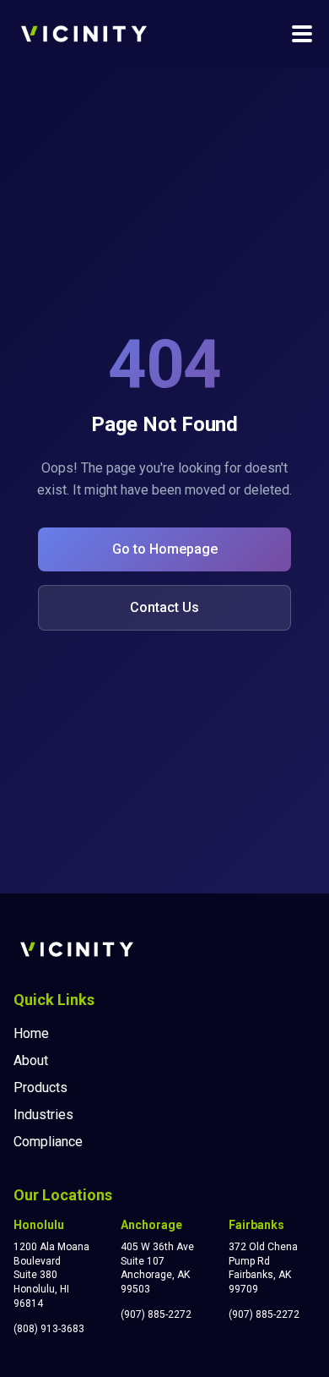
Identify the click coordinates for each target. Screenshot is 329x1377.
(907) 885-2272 (156, 1314)
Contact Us (164, 607)
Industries (43, 1115)
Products (40, 1087)
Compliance (48, 1142)
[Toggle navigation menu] (302, 33)
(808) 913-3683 (48, 1329)
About (30, 1060)
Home (31, 1033)
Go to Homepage (165, 549)
